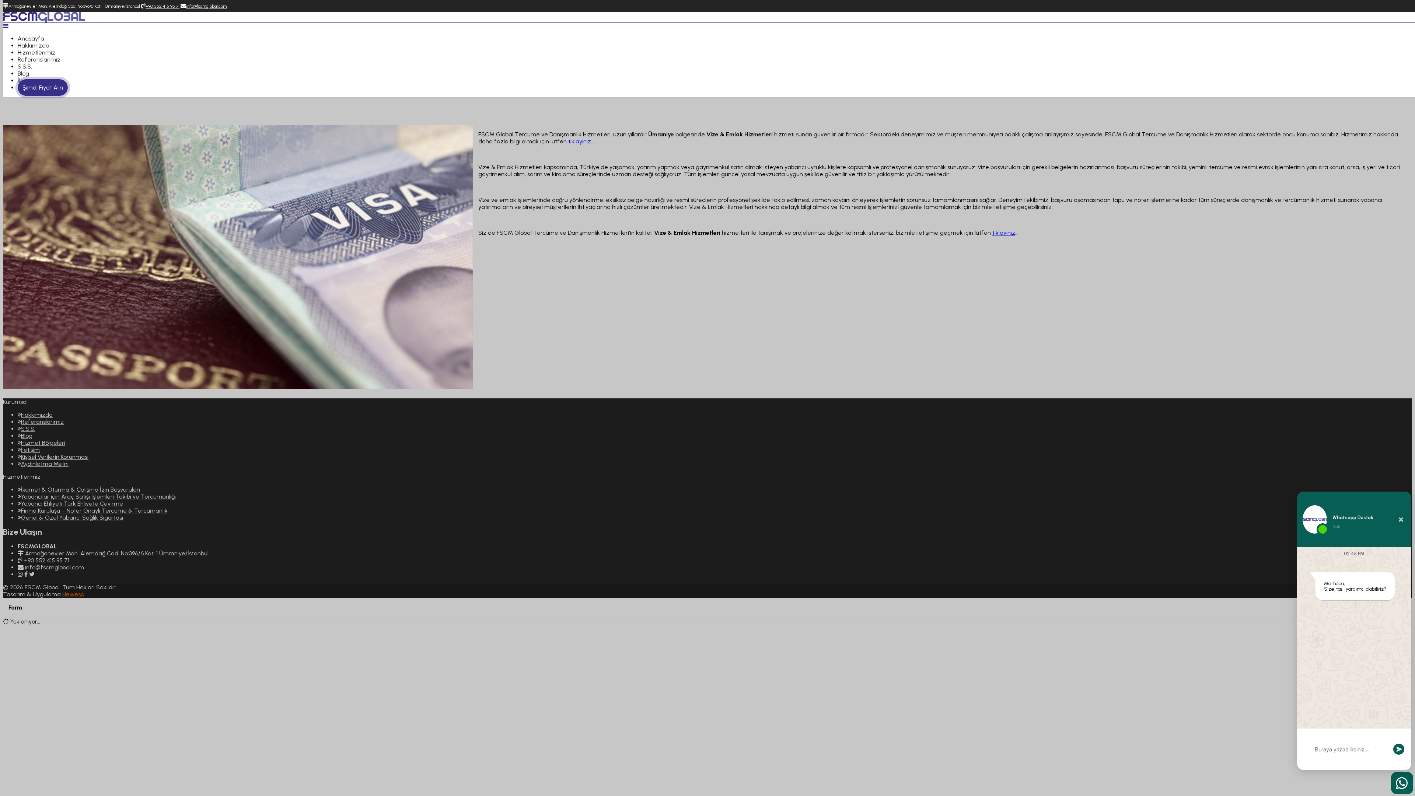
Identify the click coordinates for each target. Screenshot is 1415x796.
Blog (23, 73)
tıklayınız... (581, 141)
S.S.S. (25, 66)
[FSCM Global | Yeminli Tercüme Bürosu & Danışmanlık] (44, 20)
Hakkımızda (33, 45)
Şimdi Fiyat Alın (42, 87)
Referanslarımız (39, 59)
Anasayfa (31, 38)
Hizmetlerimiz (36, 52)
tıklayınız (1003, 232)
